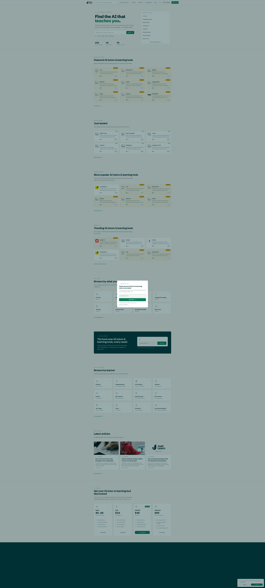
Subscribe (131, 299)
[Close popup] (146, 282)
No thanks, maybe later (123, 304)
